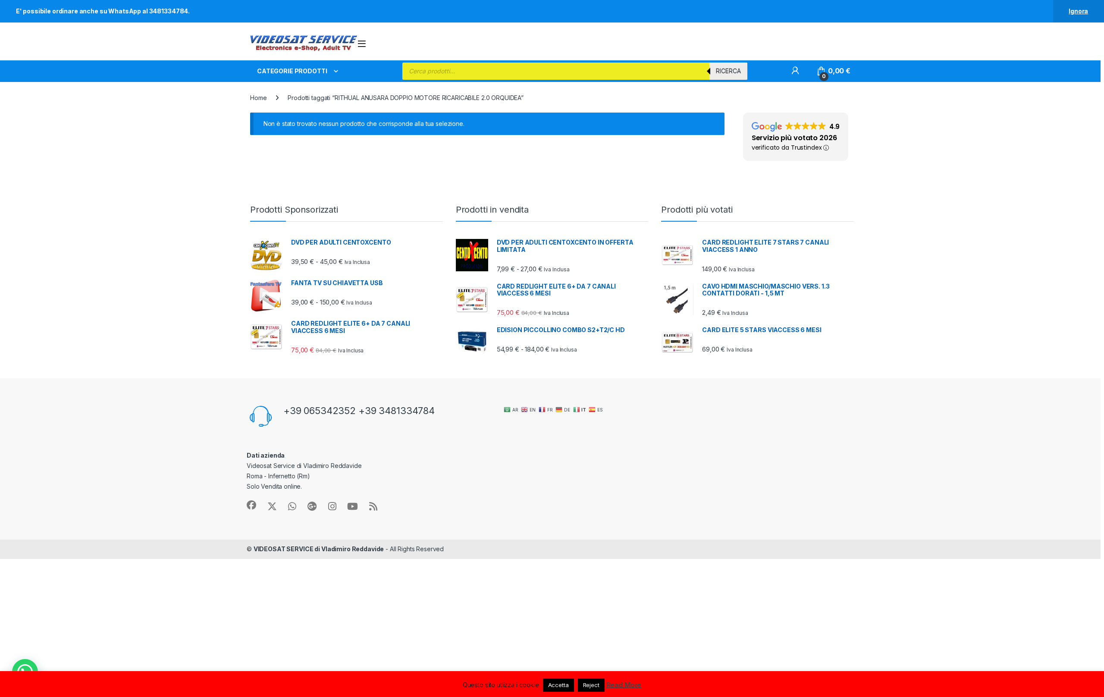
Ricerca (728, 71)
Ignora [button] (1078, 11)
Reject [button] (591, 684)
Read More (624, 685)
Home (258, 97)
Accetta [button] (558, 684)
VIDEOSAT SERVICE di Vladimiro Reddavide (319, 549)
